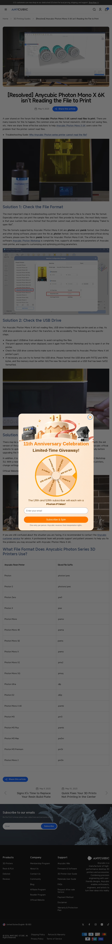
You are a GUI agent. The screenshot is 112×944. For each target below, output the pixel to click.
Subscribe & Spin (56, 519)
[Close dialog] (90, 417)
